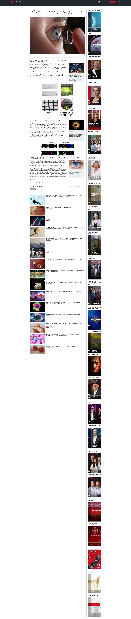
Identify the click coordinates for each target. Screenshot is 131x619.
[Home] (12, 2)
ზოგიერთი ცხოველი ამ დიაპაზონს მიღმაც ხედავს (54, 65)
